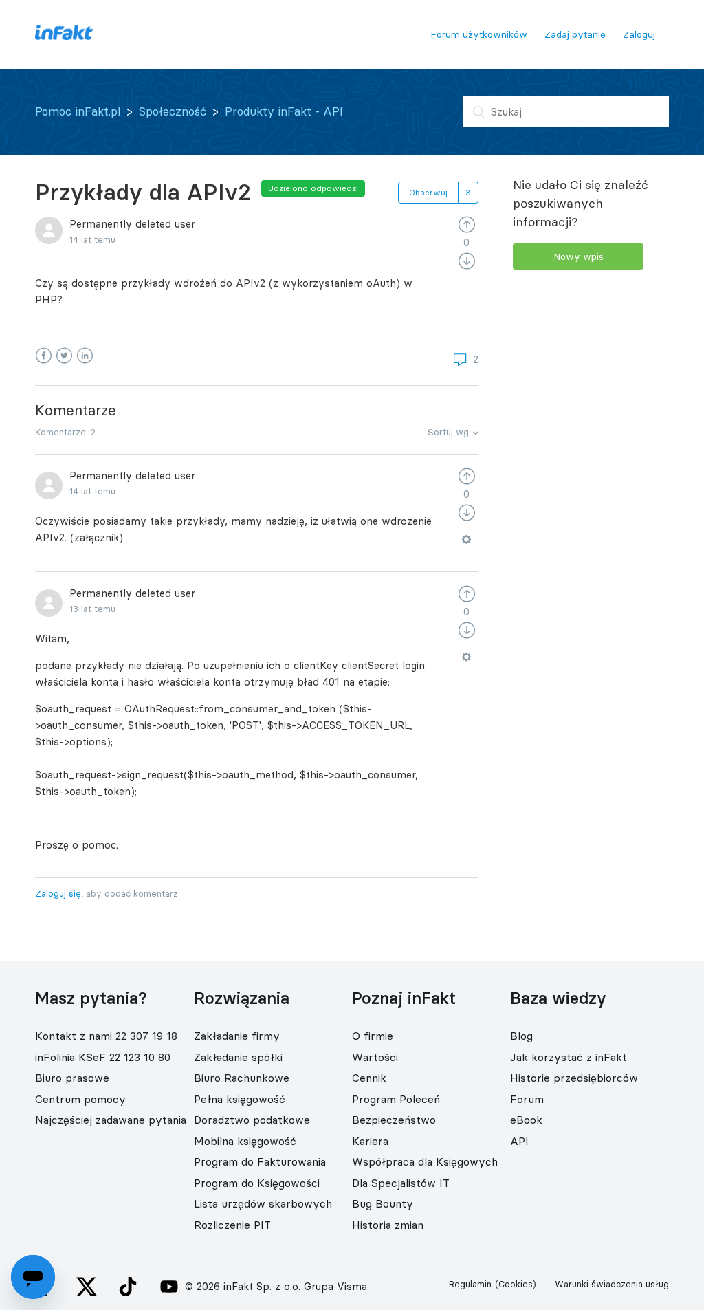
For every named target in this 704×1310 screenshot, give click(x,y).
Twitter (64, 355)
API (519, 1141)
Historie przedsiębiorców (574, 1077)
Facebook (43, 355)
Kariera (370, 1141)
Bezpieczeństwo (394, 1119)
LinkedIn (85, 355)
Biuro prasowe (72, 1077)
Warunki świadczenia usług (612, 1283)
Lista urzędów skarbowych (263, 1203)
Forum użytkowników (478, 34)
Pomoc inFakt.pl (77, 111)
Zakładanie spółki (238, 1057)
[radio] (467, 223)
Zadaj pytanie (575, 34)
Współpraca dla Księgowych (425, 1161)
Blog (521, 1035)
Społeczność (172, 111)
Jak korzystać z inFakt (568, 1057)
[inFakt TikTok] (128, 1286)
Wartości (375, 1057)
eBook (526, 1119)
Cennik (369, 1077)
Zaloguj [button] (639, 34)
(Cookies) (515, 1283)
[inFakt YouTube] (169, 1286)
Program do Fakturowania (260, 1161)
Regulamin (470, 1283)
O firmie (372, 1035)
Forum (527, 1099)
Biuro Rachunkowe (241, 1077)
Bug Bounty (382, 1203)
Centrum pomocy (80, 1099)
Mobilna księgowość (245, 1141)
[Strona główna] (63, 36)
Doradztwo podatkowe (252, 1119)
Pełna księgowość (239, 1099)
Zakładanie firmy (237, 1035)
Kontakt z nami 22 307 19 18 (106, 1035)
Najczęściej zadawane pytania (110, 1119)
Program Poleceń (396, 1099)
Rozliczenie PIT (232, 1225)
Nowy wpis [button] (578, 256)
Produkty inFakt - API (284, 111)
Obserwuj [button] (428, 192)
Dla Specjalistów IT (401, 1183)
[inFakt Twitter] (86, 1286)
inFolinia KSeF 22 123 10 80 (102, 1057)
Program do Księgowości (257, 1183)
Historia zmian (388, 1225)
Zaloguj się (58, 893)
